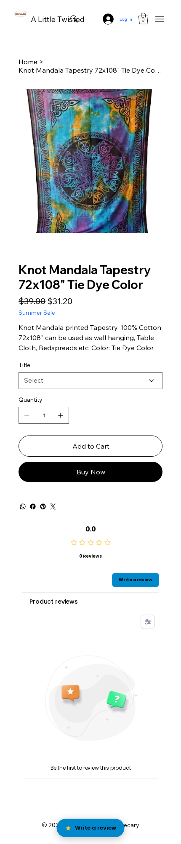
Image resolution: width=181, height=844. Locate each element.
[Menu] (159, 19)
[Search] (74, 19)
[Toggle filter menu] (148, 622)
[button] (143, 18)
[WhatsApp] (23, 506)
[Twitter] (53, 506)
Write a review (135, 580)
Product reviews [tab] (53, 601)
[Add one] (60, 415)
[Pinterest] (43, 506)
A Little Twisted (58, 19)
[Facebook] (33, 506)
